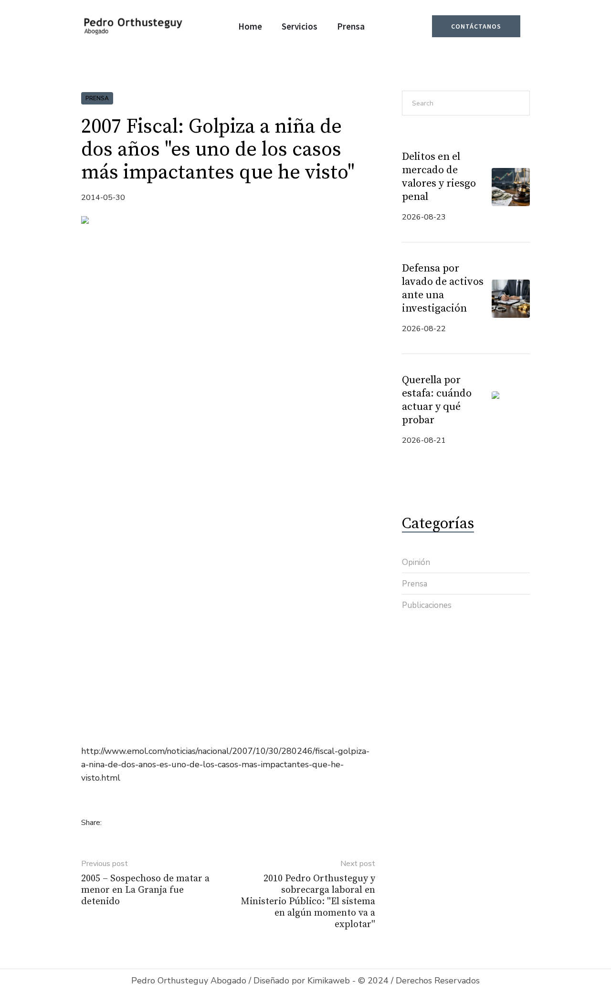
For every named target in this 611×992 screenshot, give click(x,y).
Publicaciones (427, 605)
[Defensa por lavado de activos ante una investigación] (511, 297)
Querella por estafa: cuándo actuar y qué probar (437, 400)
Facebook (115, 822)
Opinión (416, 562)
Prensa (97, 98)
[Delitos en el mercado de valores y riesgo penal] (511, 186)
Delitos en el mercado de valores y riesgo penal (439, 176)
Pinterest (146, 822)
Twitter (131, 822)
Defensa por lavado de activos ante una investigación (443, 288)
